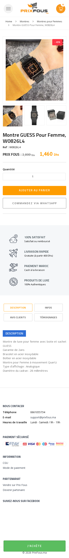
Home (9, 21)
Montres (24, 21)
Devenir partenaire (14, 490)
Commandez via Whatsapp (34, 203)
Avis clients (18, 317)
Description (18, 307)
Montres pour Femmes (49, 21)
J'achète (34, 546)
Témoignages (48, 317)
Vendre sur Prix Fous (15, 485)
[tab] (18, 306)
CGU (5, 463)
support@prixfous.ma (43, 417)
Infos (48, 307)
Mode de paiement (14, 468)
